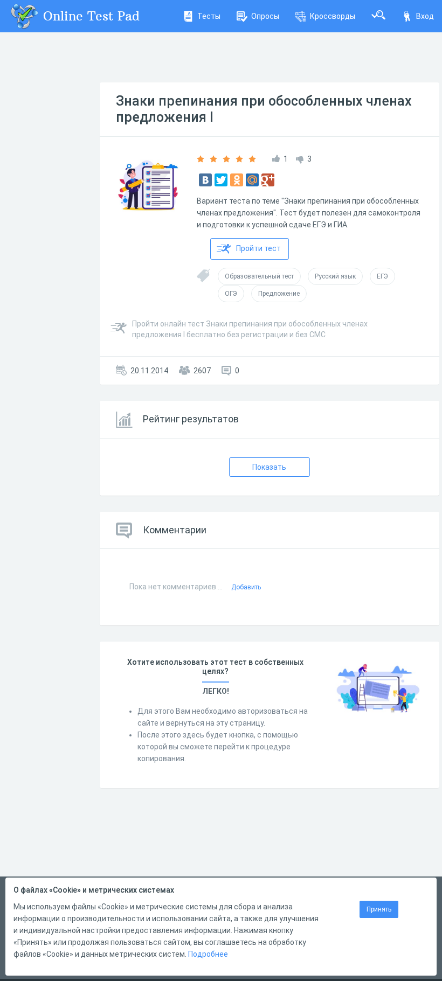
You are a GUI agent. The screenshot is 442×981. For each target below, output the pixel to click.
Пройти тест (258, 248)
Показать (269, 467)
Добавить (246, 587)
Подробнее (208, 954)
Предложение (279, 293)
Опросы (265, 16)
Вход (425, 16)
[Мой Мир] (252, 179)
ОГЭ (231, 293)
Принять (379, 909)
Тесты (208, 16)
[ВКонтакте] (205, 179)
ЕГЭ (382, 276)
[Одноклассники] (236, 179)
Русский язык (335, 276)
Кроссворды (332, 16)
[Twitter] (221, 179)
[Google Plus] (267, 179)
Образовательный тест (259, 276)
